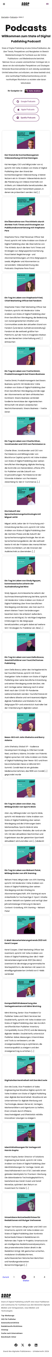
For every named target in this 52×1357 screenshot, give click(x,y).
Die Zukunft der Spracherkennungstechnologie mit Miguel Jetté (23, 514)
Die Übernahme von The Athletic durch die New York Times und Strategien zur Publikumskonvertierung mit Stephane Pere (25, 226)
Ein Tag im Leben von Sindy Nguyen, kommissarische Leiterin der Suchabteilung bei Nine (23, 583)
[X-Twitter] (23, 1345)
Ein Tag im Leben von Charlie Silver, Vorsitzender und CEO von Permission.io (25, 443)
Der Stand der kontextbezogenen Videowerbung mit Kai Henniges (22, 156)
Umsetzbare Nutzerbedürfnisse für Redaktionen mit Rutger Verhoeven (23, 1219)
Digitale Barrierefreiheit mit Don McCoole (26, 1080)
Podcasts (13, 17)
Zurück (6, 1277)
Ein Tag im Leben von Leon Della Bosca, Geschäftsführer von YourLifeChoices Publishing (24, 660)
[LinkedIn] (36, 1345)
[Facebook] (16, 1345)
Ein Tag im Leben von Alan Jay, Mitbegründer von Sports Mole (20, 805)
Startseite (4, 17)
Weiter (26, 1280)
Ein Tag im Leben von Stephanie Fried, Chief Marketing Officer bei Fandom (24, 299)
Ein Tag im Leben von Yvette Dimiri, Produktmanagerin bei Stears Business (25, 372)
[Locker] (29, 1345)
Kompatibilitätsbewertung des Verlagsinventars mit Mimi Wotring (23, 1005)
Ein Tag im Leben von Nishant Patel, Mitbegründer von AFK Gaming (23, 872)
